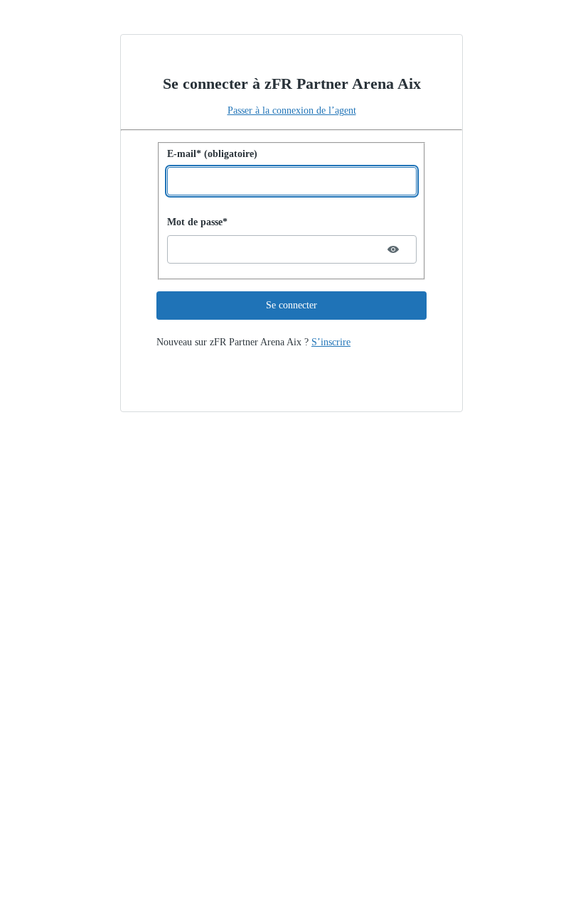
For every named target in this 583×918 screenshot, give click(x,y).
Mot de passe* (197, 222)
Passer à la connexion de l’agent (292, 110)
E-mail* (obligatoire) (212, 153)
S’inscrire (331, 342)
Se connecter (291, 305)
